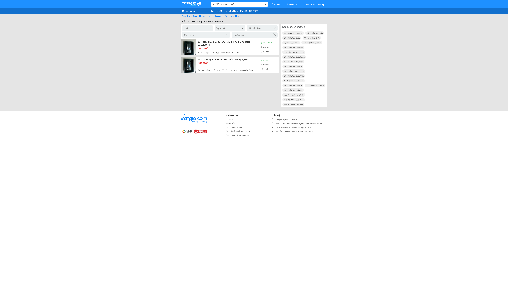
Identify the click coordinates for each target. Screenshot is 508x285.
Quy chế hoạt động (234, 127)
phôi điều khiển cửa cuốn (293, 81)
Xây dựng (217, 16)
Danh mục (190, 10)
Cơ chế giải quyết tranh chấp (238, 131)
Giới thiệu (230, 119)
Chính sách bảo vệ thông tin (237, 135)
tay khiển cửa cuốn (291, 43)
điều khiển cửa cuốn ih (315, 85)
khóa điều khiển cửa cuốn (294, 52)
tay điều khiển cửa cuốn (293, 33)
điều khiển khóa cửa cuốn (294, 71)
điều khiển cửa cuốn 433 (293, 47)
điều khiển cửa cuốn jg (293, 85)
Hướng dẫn (230, 123)
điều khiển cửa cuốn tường (294, 57)
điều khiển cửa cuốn (315, 33)
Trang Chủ (186, 16)
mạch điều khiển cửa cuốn (294, 95)
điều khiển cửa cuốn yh (312, 43)
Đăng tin (277, 4)
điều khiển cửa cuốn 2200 (294, 76)
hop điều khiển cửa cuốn (293, 104)
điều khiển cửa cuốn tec (293, 90)
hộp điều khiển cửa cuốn (293, 62)
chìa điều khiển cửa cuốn (293, 100)
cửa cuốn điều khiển (312, 38)
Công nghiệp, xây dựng (201, 16)
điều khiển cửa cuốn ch (293, 66)
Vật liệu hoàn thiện (232, 16)
